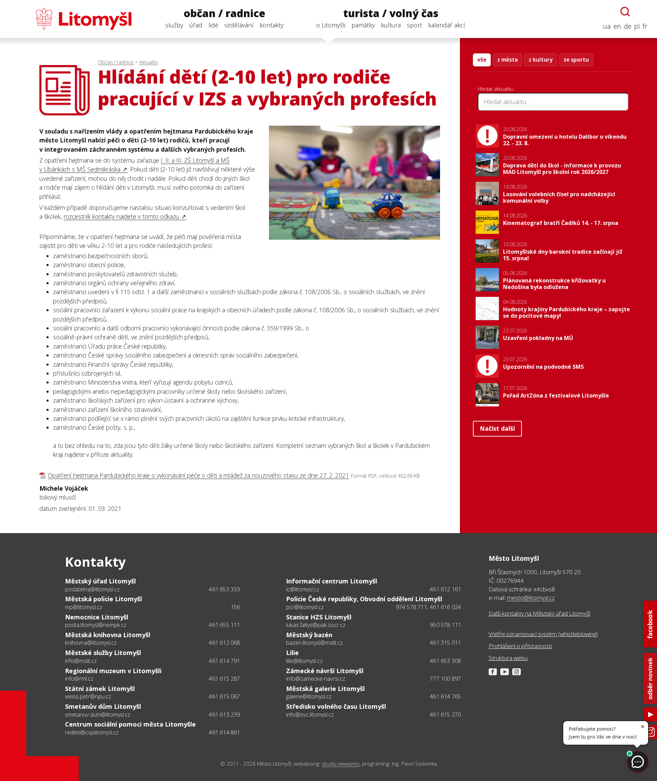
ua (607, 26)
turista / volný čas (390, 14)
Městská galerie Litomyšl (325, 688)
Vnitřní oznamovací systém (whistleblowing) (543, 634)
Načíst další (497, 428)
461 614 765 (445, 696)
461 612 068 (224, 642)
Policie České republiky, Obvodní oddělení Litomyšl (364, 599)
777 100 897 (445, 678)
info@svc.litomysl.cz (310, 714)
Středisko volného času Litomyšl (336, 706)
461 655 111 (224, 625)
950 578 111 (445, 625)
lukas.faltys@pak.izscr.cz (316, 625)
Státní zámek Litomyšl (100, 688)
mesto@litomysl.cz (531, 598)
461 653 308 (445, 661)
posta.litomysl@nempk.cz (96, 625)
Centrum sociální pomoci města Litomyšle (130, 724)
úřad (195, 25)
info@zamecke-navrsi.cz (315, 679)
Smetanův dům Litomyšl (103, 706)
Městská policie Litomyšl (103, 599)
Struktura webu (508, 658)
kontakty (271, 25)
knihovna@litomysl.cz (91, 643)
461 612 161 (445, 589)
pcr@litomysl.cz (305, 607)
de (627, 26)
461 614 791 (224, 661)
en (617, 26)
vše (481, 59)
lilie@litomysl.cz (304, 661)
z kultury (541, 59)
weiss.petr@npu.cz (88, 696)
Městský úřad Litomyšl (100, 581)
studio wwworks (341, 763)
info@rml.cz (79, 679)
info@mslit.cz (81, 661)
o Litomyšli (330, 25)
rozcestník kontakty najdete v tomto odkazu (121, 216)
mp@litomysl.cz (83, 607)
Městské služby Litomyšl (103, 652)
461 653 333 (224, 589)
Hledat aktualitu (496, 88)
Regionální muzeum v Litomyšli (113, 671)
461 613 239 (224, 714)
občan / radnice (224, 14)
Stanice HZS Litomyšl (318, 617)
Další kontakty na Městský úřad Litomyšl (539, 613)
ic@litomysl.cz (302, 589)
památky (363, 25)
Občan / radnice (116, 62)
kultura (391, 25)
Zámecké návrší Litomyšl (324, 671)
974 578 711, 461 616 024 (428, 607)
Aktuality (148, 62)
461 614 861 (224, 732)
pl (637, 26)
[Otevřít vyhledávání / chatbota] (625, 11)
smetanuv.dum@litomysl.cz (97, 714)
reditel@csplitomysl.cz (92, 732)
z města (507, 59)
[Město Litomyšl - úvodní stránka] (70, 19)
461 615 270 (445, 714)
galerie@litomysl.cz (309, 696)
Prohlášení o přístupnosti (520, 646)
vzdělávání (239, 25)
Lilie (292, 652)
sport (414, 25)
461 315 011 (445, 642)
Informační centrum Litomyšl (331, 581)
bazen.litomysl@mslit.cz (314, 643)
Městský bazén (309, 635)
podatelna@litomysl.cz (92, 589)
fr (645, 26)
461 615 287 (224, 678)
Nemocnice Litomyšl (96, 617)
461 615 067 (224, 696)
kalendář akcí (446, 25)
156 (235, 607)
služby (174, 25)
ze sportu (576, 59)
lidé (213, 25)
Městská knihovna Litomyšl (107, 635)
